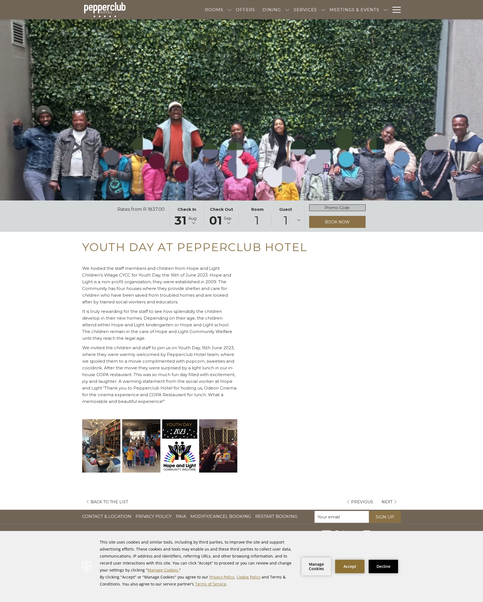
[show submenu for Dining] (287, 9)
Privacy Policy (154, 516)
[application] (241, 566)
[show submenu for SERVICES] (323, 9)
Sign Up (385, 517)
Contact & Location (106, 516)
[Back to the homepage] (104, 10)
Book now (337, 222)
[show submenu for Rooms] (229, 9)
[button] (187, 216)
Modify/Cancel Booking (220, 516)
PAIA (182, 516)
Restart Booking (276, 516)
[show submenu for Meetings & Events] (385, 9)
